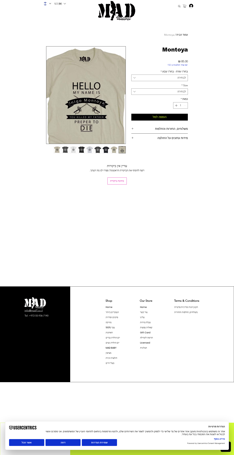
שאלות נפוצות (146, 327)
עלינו (142, 317)
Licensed (145, 342)
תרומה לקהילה (146, 337)
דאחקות (109, 332)
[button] (60, 3)
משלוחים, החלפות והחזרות (185, 312)
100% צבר (110, 327)
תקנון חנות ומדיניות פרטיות (185, 307)
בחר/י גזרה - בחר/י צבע (174, 71)
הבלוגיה (143, 347)
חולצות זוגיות (111, 358)
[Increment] (176, 105)
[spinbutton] (180, 105)
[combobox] (159, 78)
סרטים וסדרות (112, 317)
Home (109, 307)
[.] (190, 6)
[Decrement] (185, 105)
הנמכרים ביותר (112, 312)
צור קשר (143, 312)
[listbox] (60, 3)
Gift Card (145, 332)
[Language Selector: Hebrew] (47, 3)
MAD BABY (111, 347)
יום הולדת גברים (113, 337)
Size (184, 85)
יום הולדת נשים (112, 342)
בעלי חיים (110, 363)
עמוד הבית (182, 34)
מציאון (108, 352)
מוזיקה (108, 322)
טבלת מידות (145, 322)
